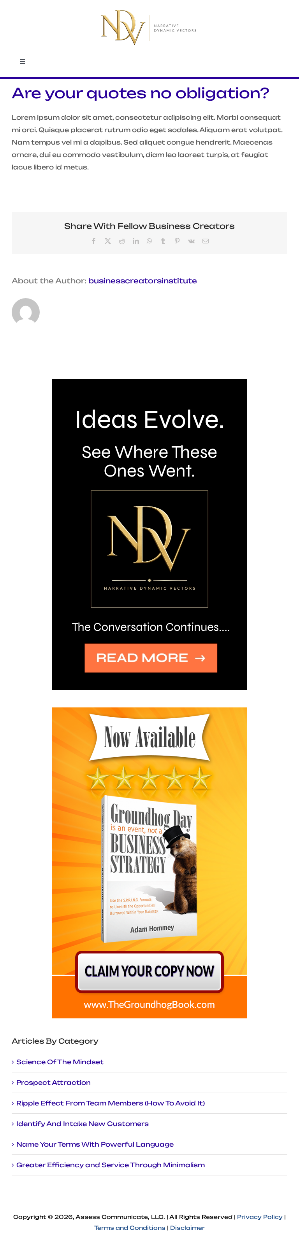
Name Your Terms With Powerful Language (95, 1144)
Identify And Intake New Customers (82, 1124)
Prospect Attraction (53, 1082)
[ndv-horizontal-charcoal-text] (149, 11)
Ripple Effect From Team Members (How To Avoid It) (110, 1103)
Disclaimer (187, 1227)
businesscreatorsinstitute (142, 280)
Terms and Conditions (129, 1227)
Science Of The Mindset (60, 1062)
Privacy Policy (260, 1217)
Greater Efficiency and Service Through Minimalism (110, 1165)
